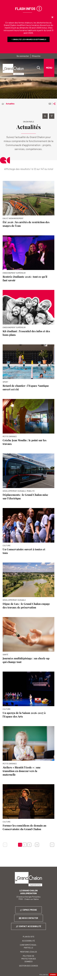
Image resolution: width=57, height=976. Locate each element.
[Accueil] (3, 103)
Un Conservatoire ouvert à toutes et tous (24, 551)
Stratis (53, 974)
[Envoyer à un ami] (50, 104)
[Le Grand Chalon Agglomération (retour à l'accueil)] (13, 69)
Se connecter (23, 56)
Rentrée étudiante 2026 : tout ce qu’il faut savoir (25, 278)
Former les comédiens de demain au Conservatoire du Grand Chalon (24, 827)
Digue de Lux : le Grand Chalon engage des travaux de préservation (26, 605)
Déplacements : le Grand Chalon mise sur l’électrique (25, 496)
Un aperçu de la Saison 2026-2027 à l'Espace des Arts (24, 714)
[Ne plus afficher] (52, 17)
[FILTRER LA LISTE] (51, 116)
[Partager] (54, 104)
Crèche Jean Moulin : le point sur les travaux (24, 442)
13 (37, 845)
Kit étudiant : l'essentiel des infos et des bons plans (26, 332)
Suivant (52, 845)
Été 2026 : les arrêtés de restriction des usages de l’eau (26, 223)
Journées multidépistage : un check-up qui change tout (26, 660)
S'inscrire (36, 56)
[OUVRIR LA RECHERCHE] (38, 67)
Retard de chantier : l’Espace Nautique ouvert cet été (26, 387)
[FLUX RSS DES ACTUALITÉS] (45, 116)
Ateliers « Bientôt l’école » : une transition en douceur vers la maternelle (22, 770)
